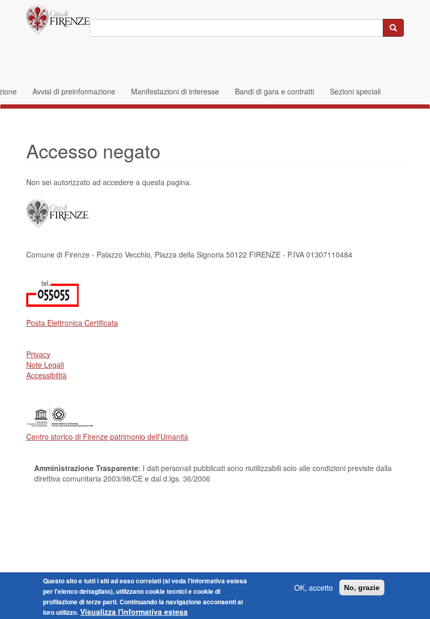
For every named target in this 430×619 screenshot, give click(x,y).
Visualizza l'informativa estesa (134, 611)
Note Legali (45, 364)
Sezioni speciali (355, 91)
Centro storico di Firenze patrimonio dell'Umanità (107, 436)
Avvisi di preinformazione (74, 91)
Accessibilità (46, 375)
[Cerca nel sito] (393, 28)
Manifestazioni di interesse (175, 91)
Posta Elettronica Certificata (72, 322)
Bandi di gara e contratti (274, 91)
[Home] (58, 20)
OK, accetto (313, 587)
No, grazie (362, 587)
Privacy (38, 354)
